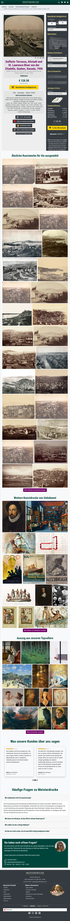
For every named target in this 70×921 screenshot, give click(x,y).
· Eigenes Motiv (29, 887)
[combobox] (57, 29)
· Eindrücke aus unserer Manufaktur (34, 894)
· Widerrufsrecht (7, 896)
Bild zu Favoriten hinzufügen (25, 121)
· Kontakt (5, 887)
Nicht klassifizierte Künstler (22, 7)
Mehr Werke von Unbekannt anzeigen (35, 630)
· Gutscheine (28, 896)
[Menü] (2, 2)
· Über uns (5, 901)
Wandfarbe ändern (25, 125)
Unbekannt (34, 7)
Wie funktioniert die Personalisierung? (18, 798)
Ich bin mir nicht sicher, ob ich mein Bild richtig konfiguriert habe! (27, 831)
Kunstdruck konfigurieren (25, 87)
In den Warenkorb (58, 128)
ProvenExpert (15, 772)
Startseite (4, 7)
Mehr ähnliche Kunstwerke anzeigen (35, 490)
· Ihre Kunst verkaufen (30, 890)
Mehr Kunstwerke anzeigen (35, 732)
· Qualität (27, 892)
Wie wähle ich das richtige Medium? (17, 825)
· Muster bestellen (29, 898)
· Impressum (6, 890)
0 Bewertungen (28, 133)
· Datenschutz (6, 894)
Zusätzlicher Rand (51, 27)
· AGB (4, 892)
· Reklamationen (7, 898)
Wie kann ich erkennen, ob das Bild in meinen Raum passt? (25, 819)
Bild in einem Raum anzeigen (25, 130)
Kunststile (11, 7)
